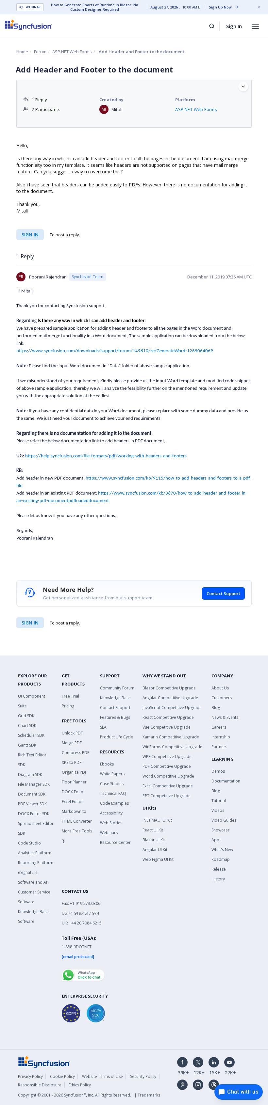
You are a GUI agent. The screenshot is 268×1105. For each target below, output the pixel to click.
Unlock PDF (72, 733)
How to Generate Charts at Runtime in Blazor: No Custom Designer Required (94, 7)
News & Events (224, 717)
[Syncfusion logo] (28, 25)
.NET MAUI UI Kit (157, 820)
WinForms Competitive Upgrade (172, 747)
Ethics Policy (80, 1085)
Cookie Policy (62, 1076)
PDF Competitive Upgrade (166, 766)
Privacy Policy (30, 1076)
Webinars (109, 832)
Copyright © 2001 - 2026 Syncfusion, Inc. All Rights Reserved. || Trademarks (89, 1095)
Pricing (68, 706)
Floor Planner (74, 782)
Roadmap (220, 859)
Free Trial (70, 696)
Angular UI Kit (154, 849)
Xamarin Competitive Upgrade (170, 737)
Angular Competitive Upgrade (170, 698)
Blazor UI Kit (153, 840)
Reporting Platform (35, 862)
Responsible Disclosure (39, 1085)
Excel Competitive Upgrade (167, 786)
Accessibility (111, 813)
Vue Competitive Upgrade (166, 727)
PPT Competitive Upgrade (166, 795)
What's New (222, 849)
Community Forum (117, 688)
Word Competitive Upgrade (168, 776)
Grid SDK (26, 715)
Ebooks (107, 764)
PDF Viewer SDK (32, 804)
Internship (220, 737)
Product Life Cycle (116, 737)
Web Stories (111, 823)
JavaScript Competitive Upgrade (172, 707)
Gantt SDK (27, 745)
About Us (220, 688)
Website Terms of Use (102, 1076)
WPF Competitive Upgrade (167, 756)
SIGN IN (30, 623)
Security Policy (143, 1076)
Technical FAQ (113, 793)
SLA (103, 727)
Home (22, 52)
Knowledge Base (115, 698)
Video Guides (223, 820)
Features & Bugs (115, 717)
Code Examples (114, 803)
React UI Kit (152, 830)
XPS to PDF (71, 762)
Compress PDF (75, 752)
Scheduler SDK (31, 735)
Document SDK (31, 794)
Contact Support (223, 593)
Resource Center (115, 842)
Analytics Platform (34, 853)
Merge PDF (72, 743)
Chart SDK (27, 725)
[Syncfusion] (44, 1062)
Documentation (225, 781)
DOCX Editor (73, 792)
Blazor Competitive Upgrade (169, 688)
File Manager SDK (34, 784)
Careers (218, 727)
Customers (221, 698)
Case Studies (112, 783)
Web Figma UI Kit (158, 859)
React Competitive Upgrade (168, 717)
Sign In (234, 26)
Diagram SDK (30, 774)
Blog (215, 707)
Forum (40, 52)
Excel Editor (72, 801)
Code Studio (29, 843)
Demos (218, 771)
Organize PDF (74, 772)
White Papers (112, 774)
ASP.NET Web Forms (72, 52)
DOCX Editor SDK (33, 813)
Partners (219, 747)
